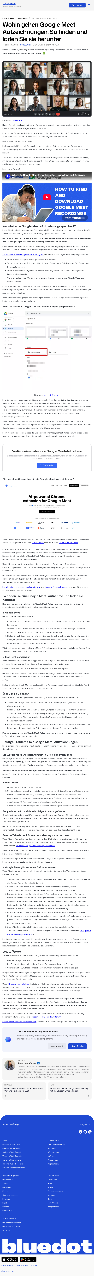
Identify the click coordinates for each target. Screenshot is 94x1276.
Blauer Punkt (38, 542)
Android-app (53, 1160)
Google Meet (25, 45)
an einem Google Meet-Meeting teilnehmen (35, 845)
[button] (89, 5)
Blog (50, 1183)
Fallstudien (52, 1180)
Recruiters (6, 1187)
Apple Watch (53, 1164)
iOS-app (51, 1156)
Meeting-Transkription (11, 1144)
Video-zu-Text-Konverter (12, 1156)
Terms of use (22, 1265)
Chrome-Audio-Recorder (12, 1164)
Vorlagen (51, 1195)
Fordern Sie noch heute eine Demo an (19, 1021)
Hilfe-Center (53, 1203)
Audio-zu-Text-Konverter (12, 1152)
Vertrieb (5, 1183)
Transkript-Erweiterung (11, 1160)
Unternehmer (7, 1180)
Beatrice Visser (11, 45)
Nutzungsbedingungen (11, 1222)
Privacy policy (7, 1265)
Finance (5, 1207)
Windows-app (53, 1152)
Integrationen (53, 1207)
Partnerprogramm (55, 1191)
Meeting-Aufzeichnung (11, 1148)
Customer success (10, 1195)
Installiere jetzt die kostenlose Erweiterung (21, 587)
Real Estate (7, 1210)
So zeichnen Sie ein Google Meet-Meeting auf (23, 254)
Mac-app (52, 1148)
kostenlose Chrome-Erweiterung (46, 1017)
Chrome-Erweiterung (56, 1144)
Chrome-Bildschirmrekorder (13, 1168)
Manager (6, 1191)
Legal (4, 1203)
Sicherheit (6, 1230)
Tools (50, 1199)
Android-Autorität (52, 395)
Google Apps (18, 120)
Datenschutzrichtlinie (11, 1226)
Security (35, 1265)
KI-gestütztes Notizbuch (19, 984)
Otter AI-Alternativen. (68, 542)
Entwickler (6, 1199)
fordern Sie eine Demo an (56, 587)
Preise (50, 1187)
